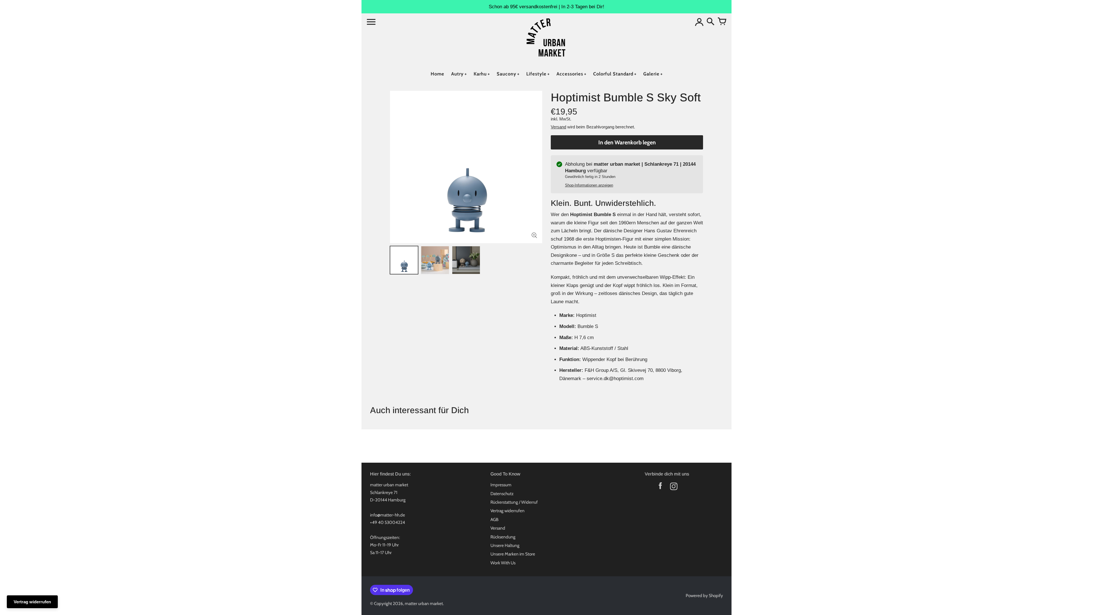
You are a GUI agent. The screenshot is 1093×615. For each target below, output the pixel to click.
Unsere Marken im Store (512, 554)
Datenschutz (501, 493)
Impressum (500, 484)
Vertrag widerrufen (507, 510)
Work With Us (502, 562)
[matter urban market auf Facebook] (660, 487)
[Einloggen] (699, 22)
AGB (494, 519)
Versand (558, 126)
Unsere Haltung (504, 545)
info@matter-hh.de (387, 515)
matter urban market (424, 603)
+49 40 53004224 (387, 522)
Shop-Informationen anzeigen (589, 185)
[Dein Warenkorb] (722, 22)
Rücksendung (502, 537)
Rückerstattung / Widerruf (514, 502)
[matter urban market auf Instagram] (673, 487)
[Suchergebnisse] (710, 22)
